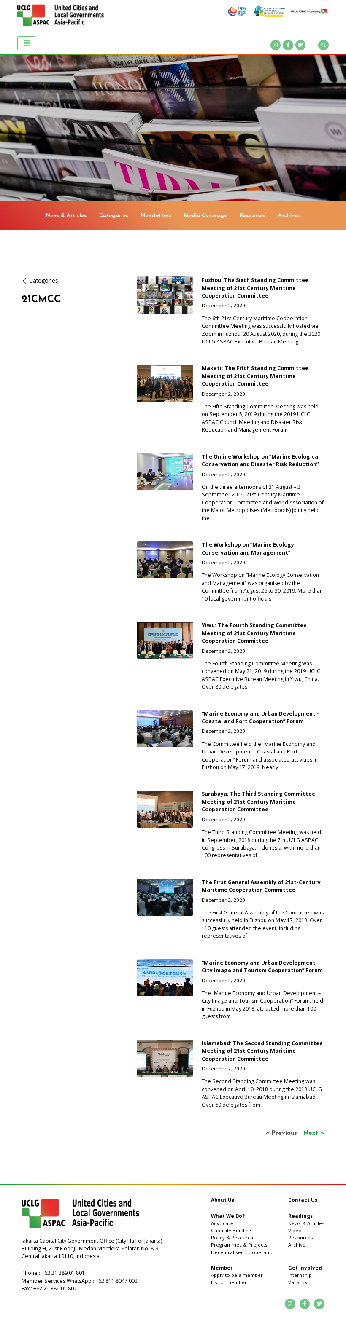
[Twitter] (300, 45)
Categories (113, 215)
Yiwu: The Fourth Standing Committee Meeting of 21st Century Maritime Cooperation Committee (254, 633)
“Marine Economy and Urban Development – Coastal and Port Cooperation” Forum (261, 717)
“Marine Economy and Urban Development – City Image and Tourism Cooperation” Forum (262, 966)
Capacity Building (231, 1230)
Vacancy (298, 1282)
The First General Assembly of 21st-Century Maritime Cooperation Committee (261, 886)
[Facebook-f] (288, 45)
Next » (313, 1133)
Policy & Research (232, 1237)
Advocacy (222, 1223)
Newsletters (156, 215)
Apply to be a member (237, 1275)
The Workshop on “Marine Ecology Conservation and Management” (248, 548)
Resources (252, 215)
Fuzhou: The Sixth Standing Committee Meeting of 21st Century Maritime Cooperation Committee (255, 287)
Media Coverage (205, 215)
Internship (300, 1275)
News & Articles (66, 215)
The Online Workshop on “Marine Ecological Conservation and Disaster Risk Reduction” (261, 460)
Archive (296, 1244)
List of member (229, 1282)
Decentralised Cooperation (243, 1252)
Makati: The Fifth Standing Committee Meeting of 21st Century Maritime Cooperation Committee (255, 376)
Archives (289, 215)
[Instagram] (275, 45)
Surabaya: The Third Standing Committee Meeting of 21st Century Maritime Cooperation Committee (258, 801)
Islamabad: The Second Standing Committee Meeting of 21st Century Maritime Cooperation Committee (262, 1051)
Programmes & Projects (239, 1244)
